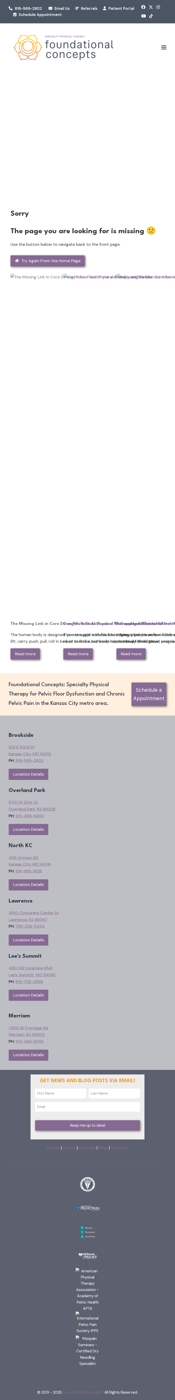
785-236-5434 (30, 926)
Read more (25, 654)
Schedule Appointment (40, 14)
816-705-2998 (29, 981)
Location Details (28, 774)
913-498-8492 (29, 816)
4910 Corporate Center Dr (34, 913)
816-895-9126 (28, 871)
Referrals (89, 8)
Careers (87, 1148)
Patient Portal (121, 8)
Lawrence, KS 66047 (28, 919)
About (69, 1148)
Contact (119, 1148)
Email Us (62, 8)
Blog (103, 1148)
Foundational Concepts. (83, 1392)
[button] (163, 47)
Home (53, 1148)
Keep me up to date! (87, 1125)
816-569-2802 (28, 8)
